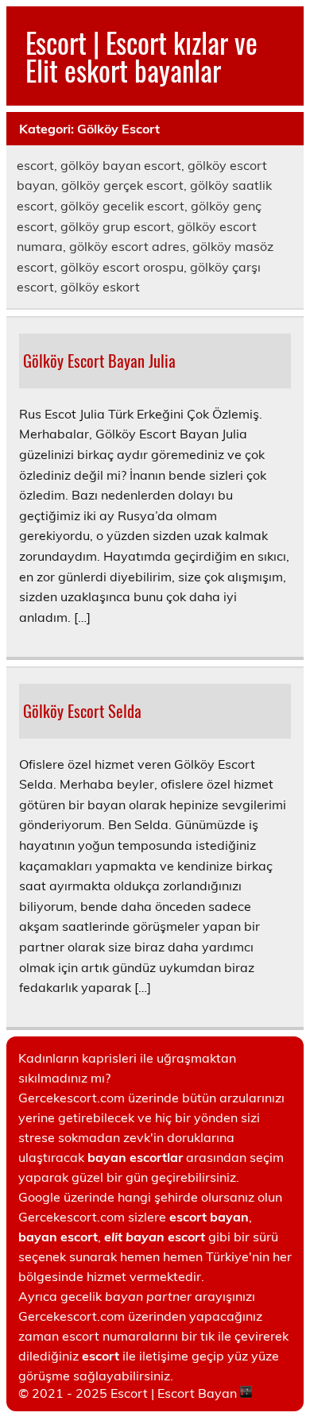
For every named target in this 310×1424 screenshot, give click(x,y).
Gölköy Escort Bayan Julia (99, 360)
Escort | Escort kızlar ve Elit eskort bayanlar (141, 56)
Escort (129, 1393)
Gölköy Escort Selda (82, 711)
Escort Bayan (197, 1393)
